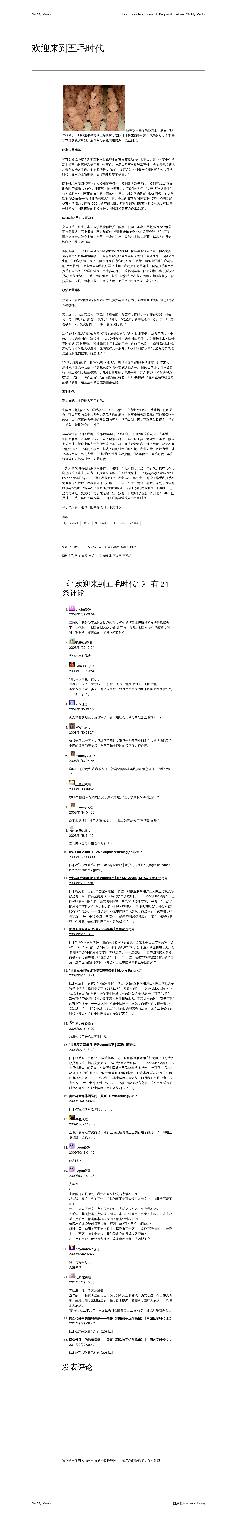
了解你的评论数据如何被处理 (139, 1461)
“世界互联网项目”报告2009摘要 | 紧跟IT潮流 (100, 1045)
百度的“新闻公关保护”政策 (123, 261)
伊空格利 (72, 266)
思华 (78, 830)
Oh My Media (41, 14)
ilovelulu (81, 666)
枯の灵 (80, 1023)
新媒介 (124, 547)
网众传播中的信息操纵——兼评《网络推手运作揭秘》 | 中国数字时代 (117, 1318)
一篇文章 (124, 314)
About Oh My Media (190, 14)
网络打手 (139, 188)
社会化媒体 (112, 547)
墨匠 (78, 1119)
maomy (81, 756)
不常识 (80, 784)
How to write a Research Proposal (147, 14)
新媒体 (107, 555)
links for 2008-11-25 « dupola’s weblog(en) (101, 852)
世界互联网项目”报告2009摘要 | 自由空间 (98, 929)
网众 (77, 555)
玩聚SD (80, 643)
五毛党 (127, 555)
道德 (84, 555)
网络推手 (164, 188)
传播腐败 (76, 261)
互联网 (117, 555)
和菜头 (66, 159)
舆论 (92, 555)
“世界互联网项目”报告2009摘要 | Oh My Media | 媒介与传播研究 (115, 878)
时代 (133, 547)
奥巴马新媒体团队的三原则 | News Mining (99, 1096)
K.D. (78, 704)
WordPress (197, 1503)
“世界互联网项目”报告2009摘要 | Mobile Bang (102, 970)
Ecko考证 (150, 367)
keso (65, 218)
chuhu (80, 609)
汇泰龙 (80, 1277)
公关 (99, 555)
